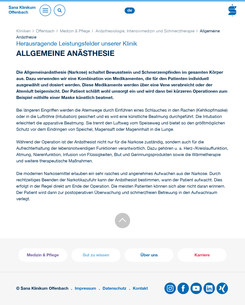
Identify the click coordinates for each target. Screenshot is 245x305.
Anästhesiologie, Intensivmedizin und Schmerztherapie (145, 31)
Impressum (85, 288)
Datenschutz (114, 288)
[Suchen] (59, 10)
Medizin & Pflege (75, 31)
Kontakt (140, 288)
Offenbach (45, 31)
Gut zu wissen (96, 255)
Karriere (202, 255)
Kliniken (24, 31)
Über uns (149, 255)
